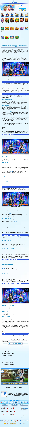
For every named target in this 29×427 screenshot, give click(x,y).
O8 (8, 393)
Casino (3, 163)
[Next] (27, 8)
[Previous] (1, 8)
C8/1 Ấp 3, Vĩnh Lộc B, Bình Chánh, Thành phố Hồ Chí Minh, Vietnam (24, 413)
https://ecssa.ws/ (25, 408)
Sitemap (18, 397)
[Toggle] (2, 350)
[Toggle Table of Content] (8, 79)
